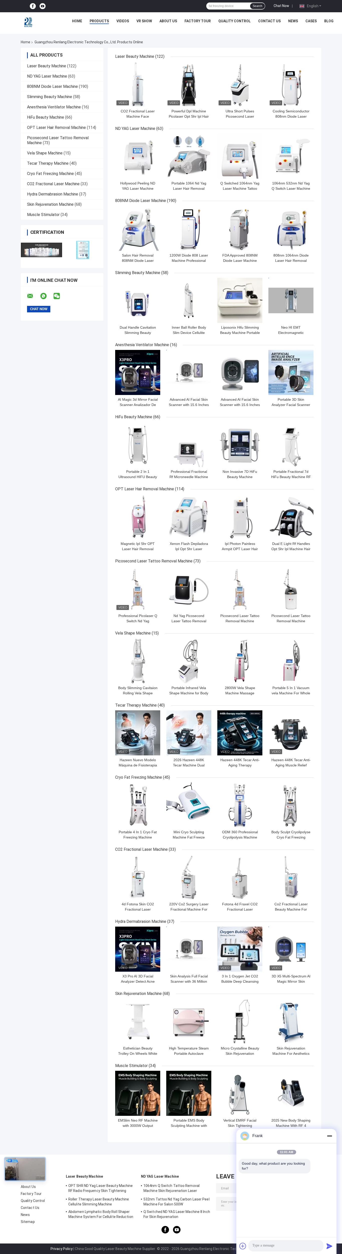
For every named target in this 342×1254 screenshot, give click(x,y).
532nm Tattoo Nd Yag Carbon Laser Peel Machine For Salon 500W (176, 1201)
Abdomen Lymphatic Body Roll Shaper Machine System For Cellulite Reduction (100, 1214)
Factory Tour (198, 21)
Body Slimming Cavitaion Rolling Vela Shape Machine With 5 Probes (137, 693)
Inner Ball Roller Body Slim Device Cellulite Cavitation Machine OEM (189, 332)
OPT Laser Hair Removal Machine (56, 127)
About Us (168, 21)
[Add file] (242, 1245)
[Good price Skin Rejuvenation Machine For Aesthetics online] (290, 1021)
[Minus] (329, 1136)
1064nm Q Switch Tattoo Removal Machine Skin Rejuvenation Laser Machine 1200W (171, 1189)
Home (77, 21)
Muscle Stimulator (43, 214)
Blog (328, 21)
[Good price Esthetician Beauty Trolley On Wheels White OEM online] (137, 1021)
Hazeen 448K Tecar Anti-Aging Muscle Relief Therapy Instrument (291, 765)
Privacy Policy (62, 1249)
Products (99, 21)
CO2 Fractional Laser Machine (53, 183)
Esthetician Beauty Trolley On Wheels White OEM (137, 1053)
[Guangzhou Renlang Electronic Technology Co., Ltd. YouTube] (42, 6)
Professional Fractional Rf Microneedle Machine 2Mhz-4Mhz (188, 477)
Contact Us (269, 21)
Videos (122, 21)
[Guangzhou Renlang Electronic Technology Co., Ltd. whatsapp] (46, 296)
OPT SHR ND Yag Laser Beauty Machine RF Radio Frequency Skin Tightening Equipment (100, 1189)
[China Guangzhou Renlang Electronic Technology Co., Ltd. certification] (41, 250)
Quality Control (234, 21)
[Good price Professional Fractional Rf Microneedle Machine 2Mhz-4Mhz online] (188, 444)
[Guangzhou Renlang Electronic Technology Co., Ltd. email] (33, 296)
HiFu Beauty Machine (45, 117)
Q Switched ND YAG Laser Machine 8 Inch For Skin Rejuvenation (176, 1214)
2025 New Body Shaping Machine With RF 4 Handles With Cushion (290, 1125)
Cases (311, 21)
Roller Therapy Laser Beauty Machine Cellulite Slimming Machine (98, 1201)
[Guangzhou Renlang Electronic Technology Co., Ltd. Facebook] (32, 6)
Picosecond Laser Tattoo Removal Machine (154, 561)
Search (257, 6)
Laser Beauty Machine (46, 66)
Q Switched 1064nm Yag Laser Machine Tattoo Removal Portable (239, 188)
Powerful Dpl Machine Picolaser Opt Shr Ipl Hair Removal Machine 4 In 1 (189, 116)
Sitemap (28, 1222)
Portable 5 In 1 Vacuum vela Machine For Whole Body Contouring (291, 693)
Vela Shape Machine (45, 153)
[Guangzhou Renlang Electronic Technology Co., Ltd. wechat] (60, 296)
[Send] (329, 1245)
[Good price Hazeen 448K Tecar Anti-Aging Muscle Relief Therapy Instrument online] (290, 732)
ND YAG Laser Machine (47, 76)
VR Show (144, 21)
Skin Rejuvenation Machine (50, 204)
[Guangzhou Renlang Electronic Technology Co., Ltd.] (28, 22)
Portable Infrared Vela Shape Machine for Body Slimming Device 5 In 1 (188, 693)
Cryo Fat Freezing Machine (50, 173)
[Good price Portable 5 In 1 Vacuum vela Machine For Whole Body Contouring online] (290, 660)
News (293, 21)
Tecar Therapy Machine (48, 163)
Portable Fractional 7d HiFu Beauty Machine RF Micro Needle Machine (291, 477)
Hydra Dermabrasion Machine (52, 194)
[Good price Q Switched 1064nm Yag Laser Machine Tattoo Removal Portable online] (239, 156)
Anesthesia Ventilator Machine (54, 107)
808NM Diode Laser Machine (52, 86)
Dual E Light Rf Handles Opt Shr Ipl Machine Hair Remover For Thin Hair (290, 549)
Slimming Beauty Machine (49, 96)
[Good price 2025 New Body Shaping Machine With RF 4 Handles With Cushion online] (290, 1093)
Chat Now (281, 6)
